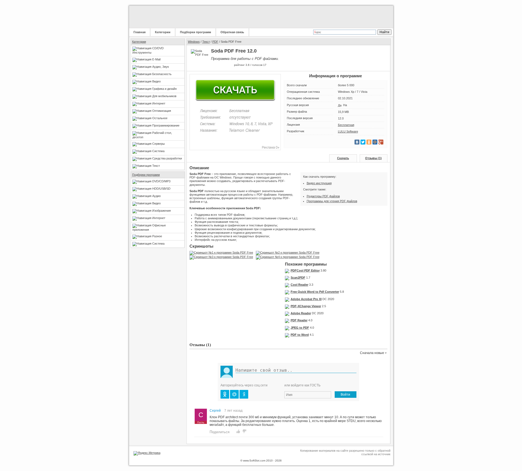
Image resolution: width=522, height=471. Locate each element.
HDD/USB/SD (161, 188)
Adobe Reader (301, 313)
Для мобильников (164, 96)
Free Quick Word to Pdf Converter (315, 291)
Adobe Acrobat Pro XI (306, 299)
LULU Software (348, 131)
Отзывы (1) (373, 158)
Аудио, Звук (160, 66)
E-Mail (156, 59)
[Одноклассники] (368, 142)
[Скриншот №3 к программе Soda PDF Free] (222, 256)
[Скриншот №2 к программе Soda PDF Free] (289, 252)
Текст (156, 165)
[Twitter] (363, 142)
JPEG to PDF (300, 327)
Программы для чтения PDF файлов (332, 201)
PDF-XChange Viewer (306, 306)
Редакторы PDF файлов (323, 196)
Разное (157, 236)
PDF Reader (299, 320)
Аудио (156, 196)
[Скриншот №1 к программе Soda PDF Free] (222, 252)
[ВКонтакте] (357, 142)
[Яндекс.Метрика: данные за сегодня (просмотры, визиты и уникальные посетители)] (146, 453)
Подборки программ (195, 32)
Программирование (165, 125)
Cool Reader (299, 284)
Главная (139, 32)
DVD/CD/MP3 (161, 181)
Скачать (343, 158)
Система (158, 151)
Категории (162, 32)
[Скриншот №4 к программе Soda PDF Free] (289, 256)
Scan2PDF (298, 277)
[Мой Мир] (374, 142)
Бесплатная (346, 125)
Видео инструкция (319, 183)
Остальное (159, 118)
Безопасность (162, 74)
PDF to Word (300, 334)
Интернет (158, 103)
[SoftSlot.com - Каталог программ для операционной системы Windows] (163, 16)
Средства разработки (167, 158)
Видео (156, 81)
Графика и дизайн (164, 88)
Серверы (158, 143)
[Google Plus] (380, 142)
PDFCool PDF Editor (305, 270)
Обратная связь (232, 32)
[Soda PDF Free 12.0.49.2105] (346, 118)
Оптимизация (161, 110)
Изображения (161, 210)
